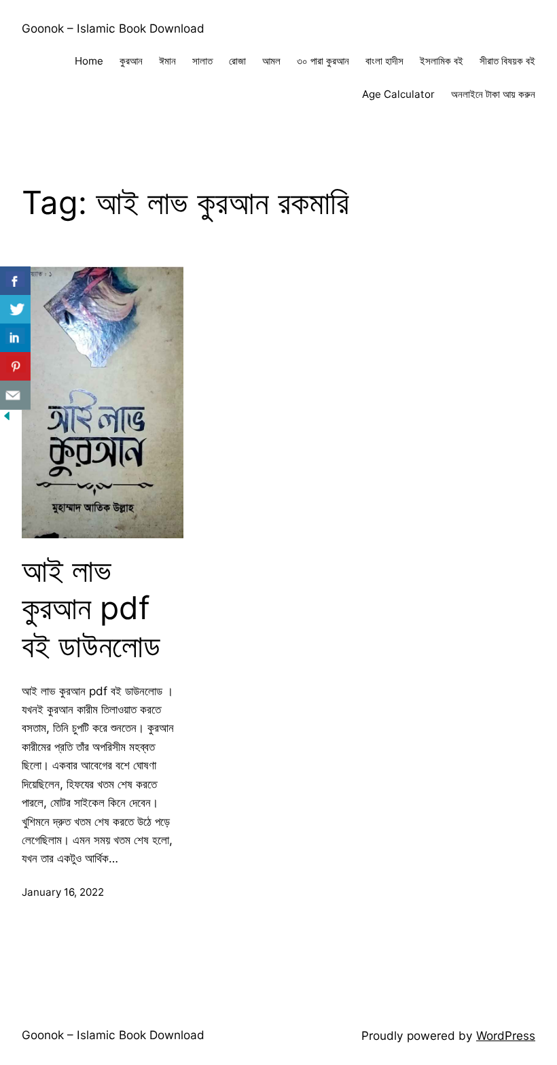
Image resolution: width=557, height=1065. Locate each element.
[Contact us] (15, 395)
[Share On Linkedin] (15, 338)
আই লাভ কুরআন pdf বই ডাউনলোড (91, 608)
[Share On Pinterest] (15, 366)
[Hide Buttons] (7, 418)
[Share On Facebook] (15, 281)
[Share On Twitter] (15, 309)
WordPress (505, 1035)
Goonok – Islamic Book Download (113, 28)
